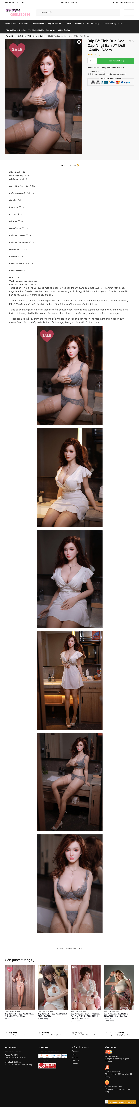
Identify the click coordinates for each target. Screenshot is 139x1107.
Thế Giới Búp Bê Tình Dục (37, 36)
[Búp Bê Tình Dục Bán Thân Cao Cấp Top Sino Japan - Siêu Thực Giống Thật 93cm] (133, 41)
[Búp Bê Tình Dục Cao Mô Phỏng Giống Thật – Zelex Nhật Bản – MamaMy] (119, 987)
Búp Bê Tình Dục (20, 36)
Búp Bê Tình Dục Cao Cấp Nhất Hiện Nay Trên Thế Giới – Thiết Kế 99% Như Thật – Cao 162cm (85, 1016)
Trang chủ (9, 36)
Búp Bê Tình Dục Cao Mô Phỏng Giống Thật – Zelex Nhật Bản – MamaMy (116, 1016)
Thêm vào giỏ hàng (115, 61)
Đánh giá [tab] (72, 165)
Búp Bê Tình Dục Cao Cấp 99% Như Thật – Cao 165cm (52, 1015)
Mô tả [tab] (63, 165)
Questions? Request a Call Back (122, 1102)
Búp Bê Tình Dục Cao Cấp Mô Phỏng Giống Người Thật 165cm (19, 1015)
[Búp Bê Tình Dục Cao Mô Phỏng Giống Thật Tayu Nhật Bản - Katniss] (130, 41)
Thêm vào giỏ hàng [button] (20, 1023)
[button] (79, 42)
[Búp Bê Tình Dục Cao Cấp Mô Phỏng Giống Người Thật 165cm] (20, 987)
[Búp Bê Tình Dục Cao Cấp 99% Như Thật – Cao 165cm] (53, 987)
